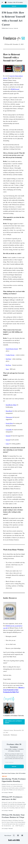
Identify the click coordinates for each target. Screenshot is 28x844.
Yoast (7, 369)
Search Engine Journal (12, 349)
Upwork (8, 440)
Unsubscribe (6, 735)
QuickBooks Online (11, 405)
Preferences (14, 735)
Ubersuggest (9, 417)
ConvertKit (9, 429)
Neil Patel (8, 359)
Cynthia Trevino (10, 355)
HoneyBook (9, 411)
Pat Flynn (8, 365)
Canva (7, 443)
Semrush (8, 436)
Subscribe (14, 6)
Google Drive (9, 423)
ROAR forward (15, 89)
